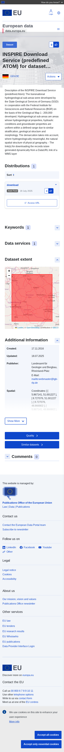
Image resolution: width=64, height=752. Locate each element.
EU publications (11, 641)
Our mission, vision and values (19, 599)
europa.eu (28, 675)
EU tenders (8, 626)
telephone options (24, 694)
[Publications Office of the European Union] (30, 492)
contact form (25, 698)
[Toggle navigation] (58, 29)
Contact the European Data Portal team (24, 525)
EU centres (32, 702)
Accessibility (9, 579)
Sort (9, 175)
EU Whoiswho (10, 636)
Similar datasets (30, 444)
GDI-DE (14, 76)
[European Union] (30, 668)
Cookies (7, 574)
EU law (6, 620)
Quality (30, 435)
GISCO (55, 327)
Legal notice (9, 570)
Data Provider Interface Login (18, 646)
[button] (52, 2)
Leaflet (20, 327)
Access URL (34, 203)
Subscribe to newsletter (15, 529)
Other (10, 551)
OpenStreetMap (33, 327)
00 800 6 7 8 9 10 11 (22, 691)
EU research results (13, 631)
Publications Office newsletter (18, 603)
